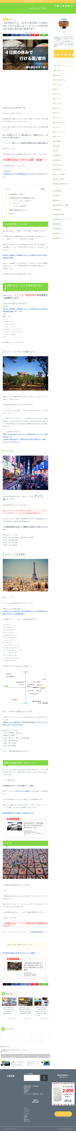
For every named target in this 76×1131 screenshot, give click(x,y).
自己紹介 (58, 233)
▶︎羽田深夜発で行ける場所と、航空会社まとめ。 (19, 813)
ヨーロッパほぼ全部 (19, 206)
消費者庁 (27, 1090)
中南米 (57, 146)
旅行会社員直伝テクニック (63, 185)
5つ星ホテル (59, 70)
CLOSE (42, 189)
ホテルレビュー (60, 122)
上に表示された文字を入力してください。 (15, 1050)
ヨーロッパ (58, 127)
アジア (57, 89)
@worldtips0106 (36, 932)
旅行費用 (58, 191)
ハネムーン (58, 117)
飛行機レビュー (60, 238)
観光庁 (26, 1092)
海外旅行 (58, 210)
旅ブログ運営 (59, 179)
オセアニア (58, 108)
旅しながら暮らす (61, 174)
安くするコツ (59, 165)
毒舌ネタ (58, 200)
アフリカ (58, 94)
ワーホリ (58, 136)
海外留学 (58, 224)
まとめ (11, 213)
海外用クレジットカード (63, 219)
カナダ (57, 113)
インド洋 (58, 103)
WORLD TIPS (38, 8)
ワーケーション (60, 132)
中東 (56, 150)
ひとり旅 (58, 84)
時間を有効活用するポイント (18, 210)
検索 (44, 1078)
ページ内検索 (28, 1074)
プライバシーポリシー (9, 1128)
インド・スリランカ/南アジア (22, 201)
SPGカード (59, 75)
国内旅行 (58, 160)
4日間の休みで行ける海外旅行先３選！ (22, 198)
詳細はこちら (63, 1114)
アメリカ (16, 203)
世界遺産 (58, 141)
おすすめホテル (60, 80)
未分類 (57, 195)
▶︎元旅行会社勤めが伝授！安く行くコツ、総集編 (19, 953)
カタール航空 (24, 791)
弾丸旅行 (6, 19)
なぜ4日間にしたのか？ (17, 194)
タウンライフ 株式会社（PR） (34, 1094)
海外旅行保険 (59, 214)
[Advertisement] (25, 88)
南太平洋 (58, 155)
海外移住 (58, 228)
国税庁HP (27, 1088)
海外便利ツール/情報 (61, 205)
